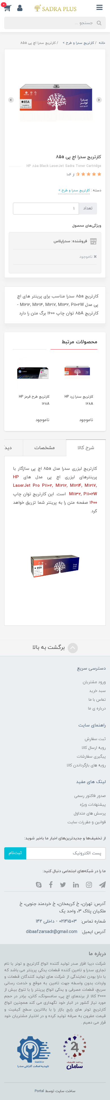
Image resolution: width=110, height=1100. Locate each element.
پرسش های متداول (90, 813)
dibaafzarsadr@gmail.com (51, 932)
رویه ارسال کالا (94, 748)
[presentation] (99, 100)
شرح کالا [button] (86, 448)
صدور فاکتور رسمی (90, 796)
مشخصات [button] (44, 448)
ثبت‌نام (15, 853)
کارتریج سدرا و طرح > (74, 190)
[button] (22, 7)
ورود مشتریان (94, 682)
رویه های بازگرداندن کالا (86, 765)
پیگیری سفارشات (91, 756)
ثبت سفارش (95, 739)
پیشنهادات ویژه (93, 804)
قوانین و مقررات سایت (86, 822)
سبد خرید (97, 691)
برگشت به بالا (49, 647)
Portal (39, 1091)
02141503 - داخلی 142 (56, 921)
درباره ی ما (97, 708)
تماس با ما (97, 699)
